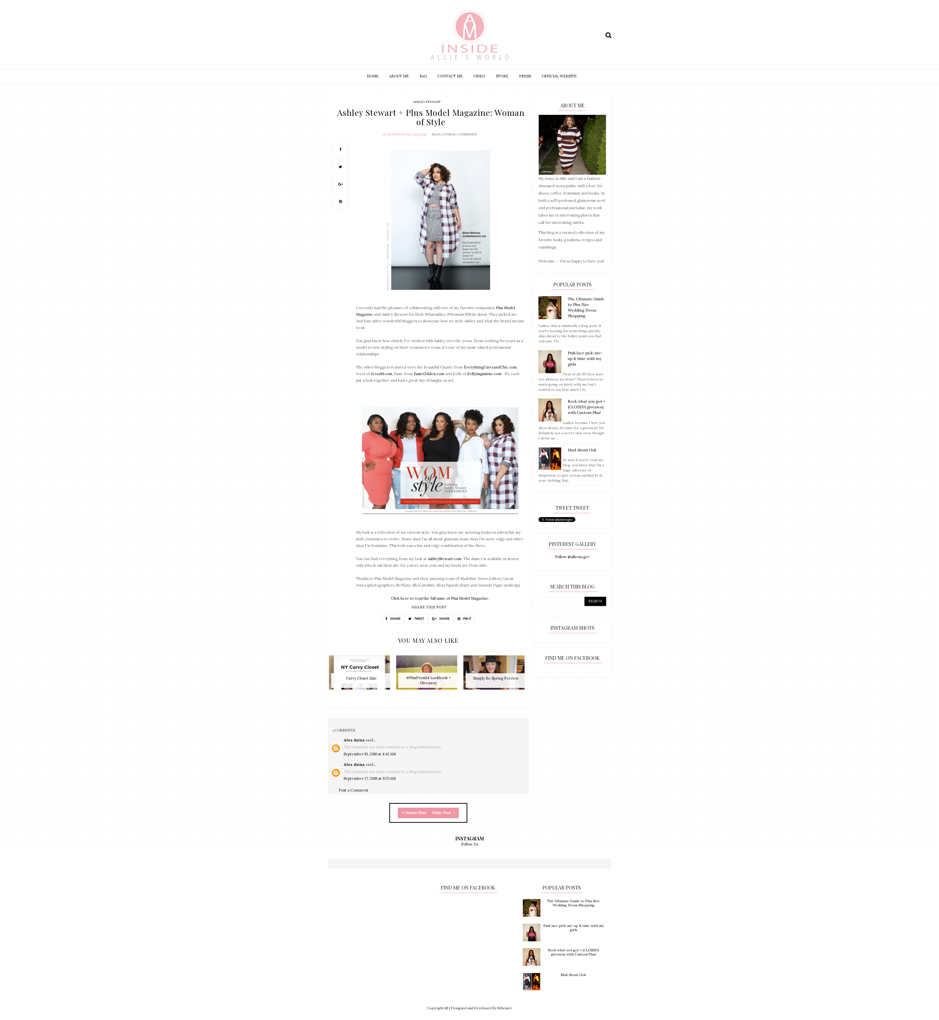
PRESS (525, 76)
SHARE (395, 618)
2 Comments (466, 134)
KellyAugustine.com (484, 373)
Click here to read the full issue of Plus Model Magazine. (440, 598)
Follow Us (469, 844)
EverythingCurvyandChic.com (490, 367)
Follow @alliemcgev (572, 556)
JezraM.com (381, 373)
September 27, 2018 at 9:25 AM (370, 778)
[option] (361, 675)
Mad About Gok (573, 975)
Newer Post (415, 813)
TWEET (419, 618)
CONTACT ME (450, 76)
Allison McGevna (396, 134)
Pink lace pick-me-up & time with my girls (573, 927)
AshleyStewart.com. (445, 558)
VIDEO (479, 76)
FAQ (423, 76)
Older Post (442, 813)
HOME (373, 76)
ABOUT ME (399, 76)
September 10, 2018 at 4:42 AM (370, 754)
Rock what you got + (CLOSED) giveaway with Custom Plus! (573, 952)
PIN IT (466, 618)
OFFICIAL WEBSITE (559, 76)
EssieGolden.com (429, 373)
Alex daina (354, 740)
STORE (502, 76)
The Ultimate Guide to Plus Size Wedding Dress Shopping (573, 903)
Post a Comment (353, 790)
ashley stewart (427, 102)
